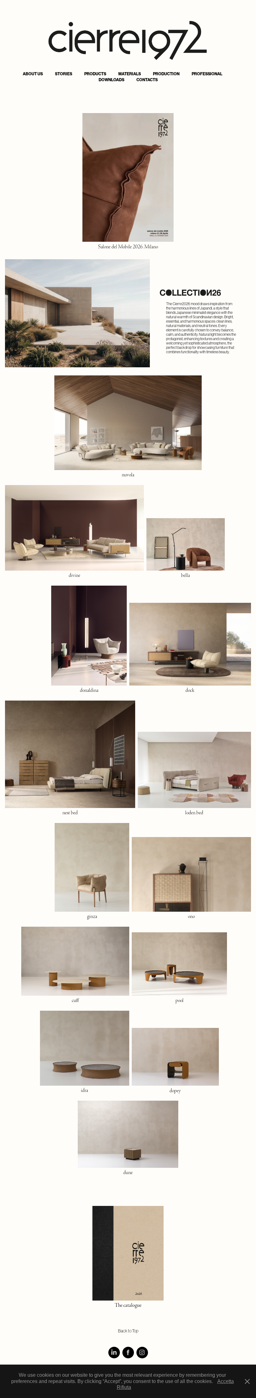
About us (33, 74)
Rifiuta (124, 1387)
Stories (63, 74)
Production (166, 74)
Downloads (111, 79)
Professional (207, 74)
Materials (129, 74)
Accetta (225, 1381)
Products (95, 74)
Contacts (147, 79)
